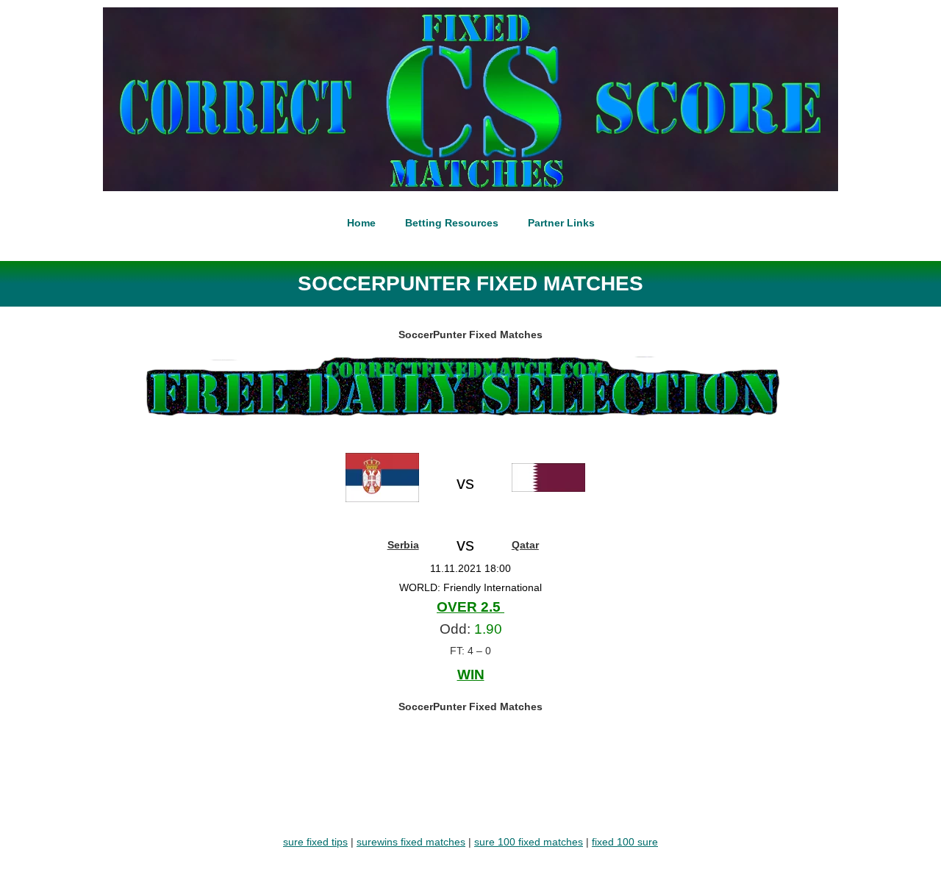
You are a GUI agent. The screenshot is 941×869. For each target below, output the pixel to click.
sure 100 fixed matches (528, 842)
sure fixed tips (315, 842)
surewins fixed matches (411, 842)
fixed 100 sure (625, 842)
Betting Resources (451, 223)
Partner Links (561, 223)
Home (361, 223)
